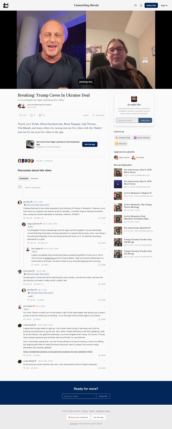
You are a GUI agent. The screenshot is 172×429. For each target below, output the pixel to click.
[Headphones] (11, 52)
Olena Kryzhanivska (51, 124)
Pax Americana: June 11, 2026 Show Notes (138, 170)
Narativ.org (50, 258)
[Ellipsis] (104, 202)
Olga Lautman (33, 105)
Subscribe (151, 5)
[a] (118, 173)
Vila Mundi (24, 128)
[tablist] (29, 178)
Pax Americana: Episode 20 (137, 228)
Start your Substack (79, 417)
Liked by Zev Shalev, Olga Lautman (37, 205)
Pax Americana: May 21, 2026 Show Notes (137, 182)
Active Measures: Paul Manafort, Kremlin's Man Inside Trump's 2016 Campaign (139, 217)
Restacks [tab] (34, 178)
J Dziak (34, 124)
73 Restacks (48, 161)
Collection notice (103, 411)
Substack (73, 423)
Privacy (85, 411)
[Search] (135, 5)
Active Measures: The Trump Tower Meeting (138, 205)
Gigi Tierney (89, 124)
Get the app (90, 144)
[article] (134, 172)
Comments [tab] (23, 178)
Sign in (164, 5)
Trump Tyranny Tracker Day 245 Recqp (138, 252)
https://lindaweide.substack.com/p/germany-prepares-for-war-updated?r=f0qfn (58, 351)
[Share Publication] (141, 5)
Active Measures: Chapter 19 (137, 193)
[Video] (11, 46)
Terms (92, 411)
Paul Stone (27, 271)
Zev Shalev (46, 105)
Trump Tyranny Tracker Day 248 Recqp (138, 240)
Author (30, 227)
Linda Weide (28, 325)
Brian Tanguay (72, 124)
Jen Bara (26, 201)
